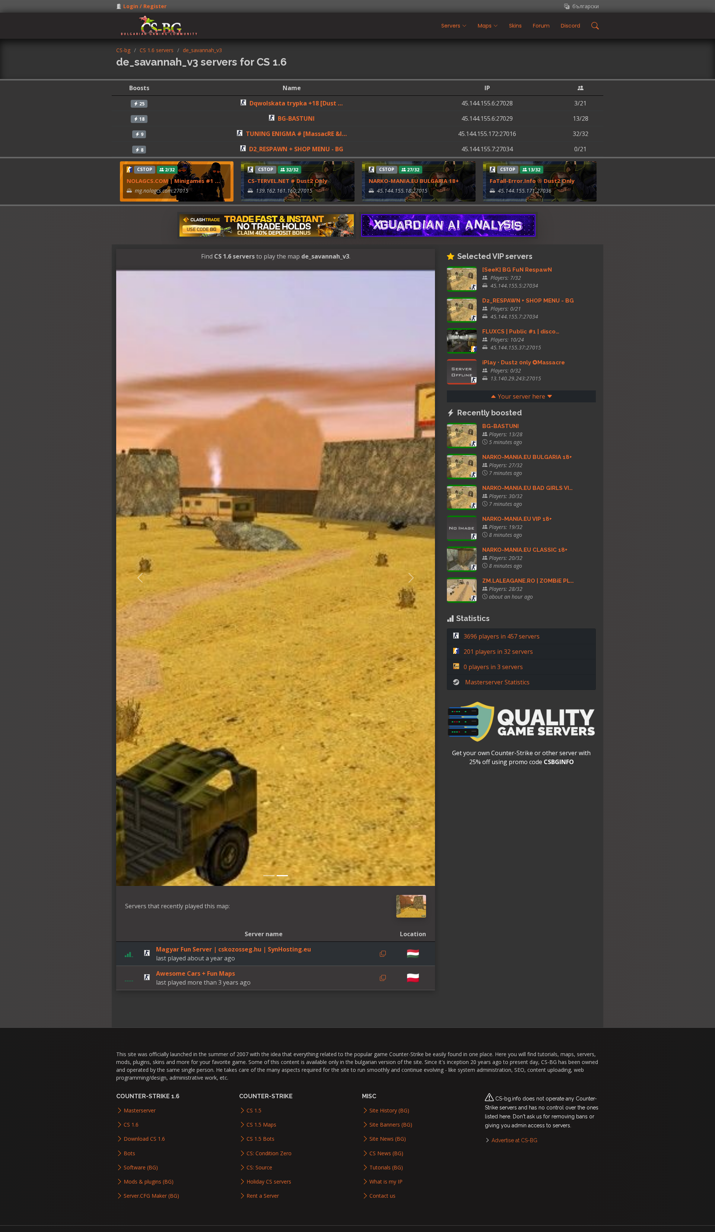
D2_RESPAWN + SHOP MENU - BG (296, 149)
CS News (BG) (386, 1153)
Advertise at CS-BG (514, 1140)
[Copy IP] (383, 954)
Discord (570, 25)
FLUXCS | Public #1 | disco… (520, 331)
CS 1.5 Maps (261, 1124)
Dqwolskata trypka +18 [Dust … (296, 103)
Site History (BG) (389, 1110)
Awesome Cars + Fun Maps (195, 973)
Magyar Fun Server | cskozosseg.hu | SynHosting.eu (233, 949)
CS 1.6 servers (157, 50)
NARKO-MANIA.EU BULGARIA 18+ (414, 180)
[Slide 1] (268, 875)
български (584, 6)
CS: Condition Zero (269, 1153)
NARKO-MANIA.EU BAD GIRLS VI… (527, 488)
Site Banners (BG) (390, 1124)
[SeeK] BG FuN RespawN (517, 269)
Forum (541, 25)
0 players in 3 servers (492, 667)
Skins (515, 25)
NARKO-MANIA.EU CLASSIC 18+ (525, 550)
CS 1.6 (131, 1124)
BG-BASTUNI (296, 118)
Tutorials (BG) (386, 1167)
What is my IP (386, 1181)
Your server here (521, 396)
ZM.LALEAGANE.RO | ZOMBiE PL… (528, 580)
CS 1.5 (254, 1110)
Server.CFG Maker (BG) (151, 1195)
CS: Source (259, 1167)
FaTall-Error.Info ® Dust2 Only (532, 180)
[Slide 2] (282, 875)
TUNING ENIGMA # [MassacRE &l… (296, 134)
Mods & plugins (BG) (149, 1181)
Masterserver (140, 1110)
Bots (129, 1153)
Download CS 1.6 (144, 1138)
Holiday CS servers (269, 1181)
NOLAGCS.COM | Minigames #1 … (173, 180)
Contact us (382, 1195)
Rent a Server (263, 1195)
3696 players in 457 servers (501, 636)
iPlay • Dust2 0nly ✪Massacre (523, 362)
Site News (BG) (387, 1138)
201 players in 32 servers (497, 651)
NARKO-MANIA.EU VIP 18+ (517, 519)
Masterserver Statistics (497, 682)
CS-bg (123, 50)
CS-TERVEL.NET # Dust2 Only (287, 180)
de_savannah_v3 (202, 50)
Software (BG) (141, 1167)
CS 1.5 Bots (260, 1138)
